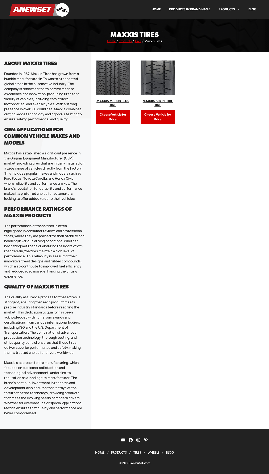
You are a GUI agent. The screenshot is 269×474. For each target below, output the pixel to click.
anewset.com (140, 463)
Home (156, 9)
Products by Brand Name (189, 9)
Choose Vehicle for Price (113, 117)
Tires (138, 41)
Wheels (153, 452)
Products (227, 9)
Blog (252, 9)
